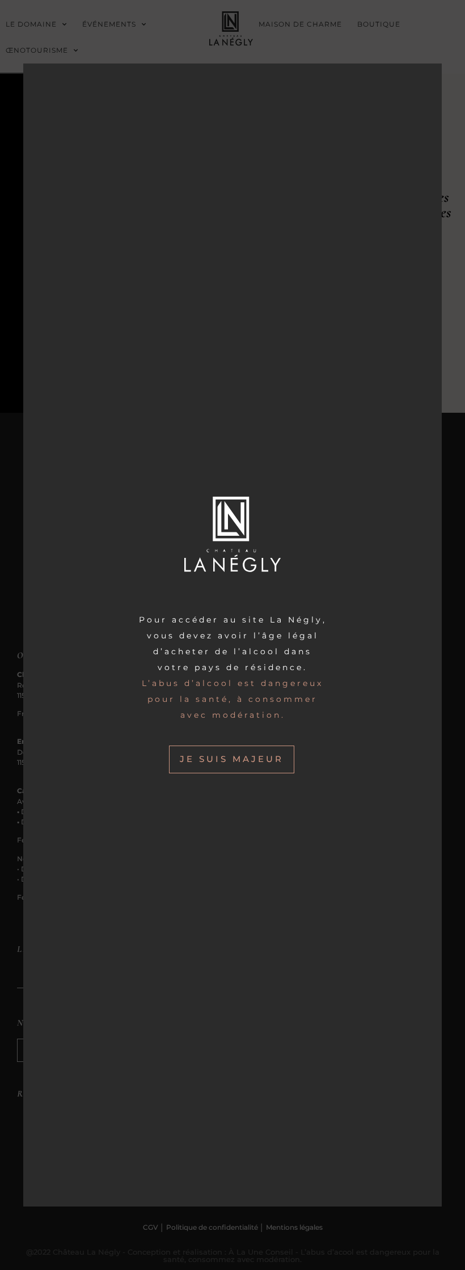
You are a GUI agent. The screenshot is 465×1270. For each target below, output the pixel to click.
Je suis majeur (232, 758)
